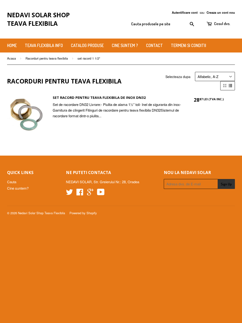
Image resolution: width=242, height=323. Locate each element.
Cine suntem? (18, 188)
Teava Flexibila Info (44, 45)
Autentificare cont (185, 12)
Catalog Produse (87, 45)
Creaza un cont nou (221, 12)
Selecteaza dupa (177, 76)
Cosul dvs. (221, 23)
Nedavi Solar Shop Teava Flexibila (38, 19)
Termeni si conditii (188, 45)
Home (12, 45)
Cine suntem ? (125, 45)
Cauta (11, 181)
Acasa (11, 58)
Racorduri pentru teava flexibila (47, 58)
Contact (154, 45)
